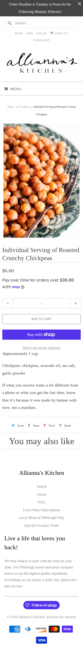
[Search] (10, 23)
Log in (41, 33)
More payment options (41, 347)
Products (24, 106)
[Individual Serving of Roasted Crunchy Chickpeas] (41, 181)
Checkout (41, 40)
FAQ (41, 502)
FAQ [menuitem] (30, 33)
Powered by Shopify (61, 617)
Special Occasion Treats (41, 525)
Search (42, 486)
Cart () (60, 33)
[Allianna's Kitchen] (41, 65)
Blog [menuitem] (19, 33)
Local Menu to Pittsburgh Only (41, 518)
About (41, 494)
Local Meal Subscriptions (41, 510)
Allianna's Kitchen (31, 617)
